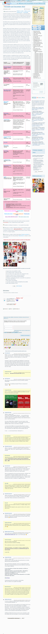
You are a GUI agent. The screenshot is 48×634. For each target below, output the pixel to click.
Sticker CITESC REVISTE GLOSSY (11, 216)
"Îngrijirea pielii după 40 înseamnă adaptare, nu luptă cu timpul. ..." (38, 108)
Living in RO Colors (8, 371)
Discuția (34, 97)
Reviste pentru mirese (8, 213)
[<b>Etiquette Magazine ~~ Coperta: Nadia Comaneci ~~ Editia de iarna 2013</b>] (5, 263)
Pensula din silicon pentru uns (18, 124)
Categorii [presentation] (34, 26)
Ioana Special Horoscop (10, 203)
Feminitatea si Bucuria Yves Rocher (37, 41)
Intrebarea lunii (19, 12)
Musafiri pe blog (42, 3)
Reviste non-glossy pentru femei (10, 210)
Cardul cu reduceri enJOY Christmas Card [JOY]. (16, 275)
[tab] (34, 26)
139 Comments (27, 9)
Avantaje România (6, 119)
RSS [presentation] (39, 28)
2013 (9, 9)
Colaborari (36, 3)
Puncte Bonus (36, 48)
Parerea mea (35, 45)
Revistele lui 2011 (38, 56)
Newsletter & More (23, 3)
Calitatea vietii (36, 32)
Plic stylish (15, 189)
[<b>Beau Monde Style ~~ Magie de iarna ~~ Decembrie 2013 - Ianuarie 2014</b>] (24, 253)
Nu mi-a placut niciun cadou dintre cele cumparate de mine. (18, 273)
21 (7, 9)
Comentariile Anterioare (13, 618)
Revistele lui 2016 (38, 62)
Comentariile (25, 12)
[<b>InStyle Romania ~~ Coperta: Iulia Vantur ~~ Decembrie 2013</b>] (10, 260)
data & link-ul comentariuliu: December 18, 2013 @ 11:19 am (22, 436)
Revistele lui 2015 (38, 61)
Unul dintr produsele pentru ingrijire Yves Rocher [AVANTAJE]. (38, 164)
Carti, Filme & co (36, 33)
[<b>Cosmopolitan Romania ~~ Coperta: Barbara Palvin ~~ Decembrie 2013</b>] (24, 242)
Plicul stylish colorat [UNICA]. (12, 280)
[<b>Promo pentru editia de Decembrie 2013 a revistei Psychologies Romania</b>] (19, 256)
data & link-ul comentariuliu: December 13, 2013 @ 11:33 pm (22, 532)
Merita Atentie (35, 44)
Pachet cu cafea (16, 178)
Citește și (39, 97)
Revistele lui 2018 (38, 64)
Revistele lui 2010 (38, 55)
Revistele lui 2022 (38, 69)
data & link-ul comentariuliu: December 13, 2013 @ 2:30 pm (22, 540)
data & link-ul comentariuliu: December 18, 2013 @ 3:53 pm (22, 372)
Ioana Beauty (8, 204)
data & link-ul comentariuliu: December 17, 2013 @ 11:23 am (22, 456)
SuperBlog (35, 73)
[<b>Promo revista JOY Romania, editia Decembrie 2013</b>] (5, 249)
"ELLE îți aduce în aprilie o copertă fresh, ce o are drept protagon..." (38, 134)
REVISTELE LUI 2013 (7, 5)
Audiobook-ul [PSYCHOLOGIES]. (38, 160)
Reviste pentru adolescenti (18, 213)
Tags (44, 97)
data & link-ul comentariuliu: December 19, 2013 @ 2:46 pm (22, 353)
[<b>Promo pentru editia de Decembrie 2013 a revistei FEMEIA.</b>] (10, 256)
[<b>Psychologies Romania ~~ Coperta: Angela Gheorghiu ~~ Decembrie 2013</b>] (19, 249)
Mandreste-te (21, 235)
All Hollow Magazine (9, 207)
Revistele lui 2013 (38, 59)
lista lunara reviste (7, 292)
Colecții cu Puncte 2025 (21, 1)
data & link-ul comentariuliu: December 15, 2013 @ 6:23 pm (22, 523)
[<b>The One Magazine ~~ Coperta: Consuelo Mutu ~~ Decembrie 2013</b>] (5, 253)
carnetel (21, 105)
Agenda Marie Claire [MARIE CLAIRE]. (13, 271)
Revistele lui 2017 (38, 63)
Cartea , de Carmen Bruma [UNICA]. (38, 162)
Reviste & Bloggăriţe (38, 51)
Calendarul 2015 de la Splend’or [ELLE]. (37, 169)
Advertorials (35, 31)
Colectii (34, 34)
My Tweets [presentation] (35, 28)
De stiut (34, 36)
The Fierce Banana (8, 539)
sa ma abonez (9, 332)
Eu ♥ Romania (36, 37)
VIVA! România (6, 113)
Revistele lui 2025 (38, 72)
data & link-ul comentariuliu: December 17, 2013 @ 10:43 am (22, 466)
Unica (5, 189)
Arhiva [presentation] (39, 26)
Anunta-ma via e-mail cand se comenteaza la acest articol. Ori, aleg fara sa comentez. (17, 331)
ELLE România (6, 145)
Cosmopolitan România (7, 165)
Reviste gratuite (20, 210)
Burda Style (5, 142)
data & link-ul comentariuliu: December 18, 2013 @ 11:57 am (22, 413)
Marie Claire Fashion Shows (11, 205)
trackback (12, 299)
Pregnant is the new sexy (38, 46)
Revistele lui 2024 (38, 71)
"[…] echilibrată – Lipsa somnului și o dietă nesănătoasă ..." (38, 144)
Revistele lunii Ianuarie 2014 (15, 373)
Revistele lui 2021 (38, 68)
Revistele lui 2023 (38, 70)
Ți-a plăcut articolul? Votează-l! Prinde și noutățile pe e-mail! (11, 304)
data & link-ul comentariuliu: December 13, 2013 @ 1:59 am (22, 587)
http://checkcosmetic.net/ (10, 534)
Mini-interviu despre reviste (24, 216)
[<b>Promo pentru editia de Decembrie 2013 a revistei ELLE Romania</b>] (14, 253)
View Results (40, 171)
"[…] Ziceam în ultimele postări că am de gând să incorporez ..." (37, 114)
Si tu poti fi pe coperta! (18, 127)
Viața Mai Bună (29, 1)
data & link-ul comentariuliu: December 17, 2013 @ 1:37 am (22, 494)
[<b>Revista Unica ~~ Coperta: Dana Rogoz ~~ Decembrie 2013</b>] (14, 242)
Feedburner (37, 101)
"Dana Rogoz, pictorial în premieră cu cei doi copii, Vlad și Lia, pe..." (38, 139)
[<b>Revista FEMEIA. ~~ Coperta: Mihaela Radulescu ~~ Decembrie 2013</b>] (10, 242)
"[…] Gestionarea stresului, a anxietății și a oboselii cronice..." (38, 129)
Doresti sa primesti (25, 234)
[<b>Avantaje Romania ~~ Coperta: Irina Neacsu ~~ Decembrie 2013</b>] (14, 249)
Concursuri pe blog (36, 35)
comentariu (10, 298)
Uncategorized (36, 74)
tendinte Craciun (14, 292)
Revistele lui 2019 (38, 65)
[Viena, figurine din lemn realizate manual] (41, 188)
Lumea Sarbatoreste (37, 43)
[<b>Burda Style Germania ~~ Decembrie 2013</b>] (5, 242)
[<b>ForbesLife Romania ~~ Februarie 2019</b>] (35, 183)
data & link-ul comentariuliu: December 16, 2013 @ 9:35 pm (22, 503)
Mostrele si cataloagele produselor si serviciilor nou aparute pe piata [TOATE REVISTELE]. (37, 166)
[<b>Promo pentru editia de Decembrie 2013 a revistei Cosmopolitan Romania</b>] (19, 253)
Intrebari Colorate (36, 42)
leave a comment (11, 300)
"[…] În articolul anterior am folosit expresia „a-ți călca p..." (38, 125)
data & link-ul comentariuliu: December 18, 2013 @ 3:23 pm (22, 379)
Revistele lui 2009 (38, 54)
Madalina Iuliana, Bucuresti (9, 531)
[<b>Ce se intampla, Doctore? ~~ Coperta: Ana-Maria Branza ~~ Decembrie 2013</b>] (10, 253)
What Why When (36, 77)
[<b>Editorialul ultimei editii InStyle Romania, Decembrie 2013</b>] (5, 260)
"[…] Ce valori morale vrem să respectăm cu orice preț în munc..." (38, 120)
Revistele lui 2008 (38, 53)
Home (17, 3)
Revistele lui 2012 (38, 58)
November (5, 9)
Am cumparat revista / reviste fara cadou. (14, 272)
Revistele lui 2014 (38, 60)
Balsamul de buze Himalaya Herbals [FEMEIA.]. (15, 276)
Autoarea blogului (30, 3)
